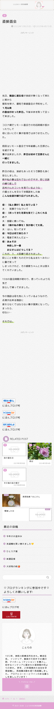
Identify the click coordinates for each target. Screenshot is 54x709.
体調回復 (10, 558)
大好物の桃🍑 (13, 566)
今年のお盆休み (14, 536)
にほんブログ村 (11, 405)
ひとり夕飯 (12, 551)
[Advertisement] (27, 62)
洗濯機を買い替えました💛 (20, 543)
